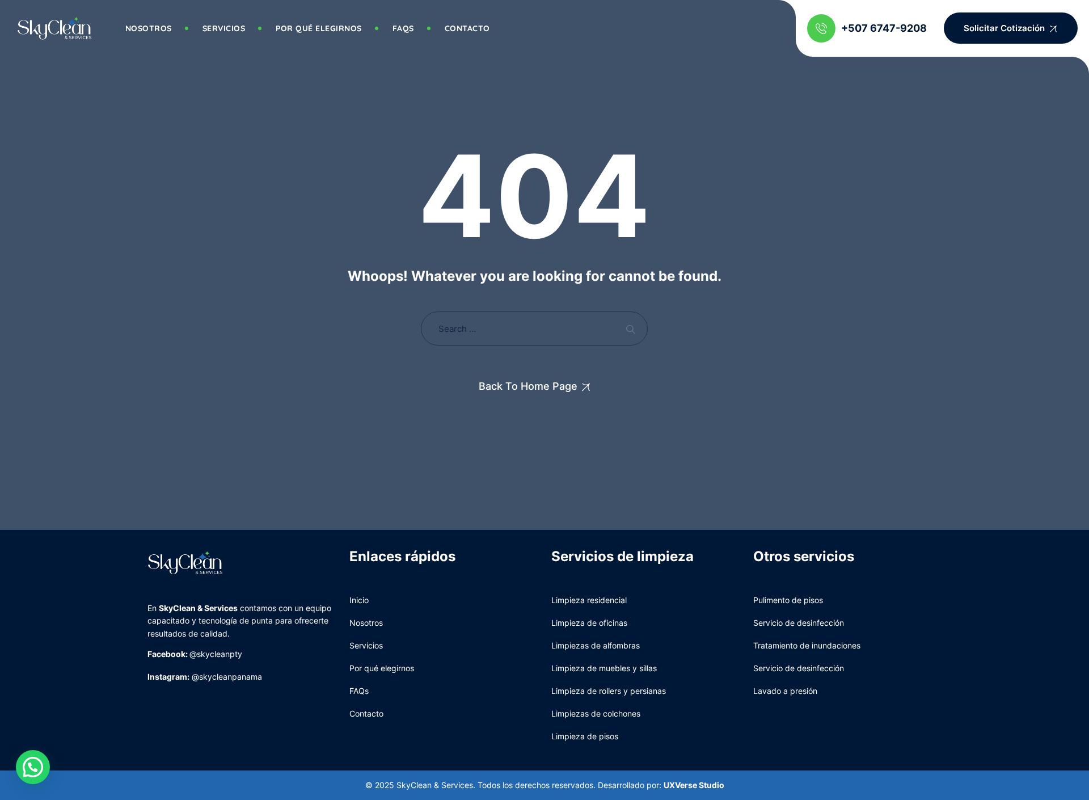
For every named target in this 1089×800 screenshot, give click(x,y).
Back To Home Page (528, 386)
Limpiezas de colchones (595, 713)
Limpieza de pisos (584, 736)
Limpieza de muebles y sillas (604, 668)
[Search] (630, 328)
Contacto (467, 28)
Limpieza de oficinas (589, 623)
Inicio (359, 600)
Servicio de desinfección (798, 623)
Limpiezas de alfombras (595, 645)
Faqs (403, 28)
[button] (33, 767)
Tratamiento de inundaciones (806, 645)
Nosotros (148, 28)
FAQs (359, 691)
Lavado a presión (785, 691)
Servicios (224, 28)
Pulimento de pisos (788, 600)
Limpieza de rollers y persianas (608, 691)
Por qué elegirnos (319, 28)
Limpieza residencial (589, 600)
